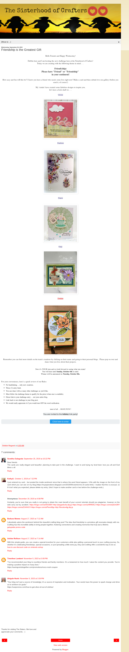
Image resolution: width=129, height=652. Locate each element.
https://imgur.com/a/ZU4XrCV (19, 507)
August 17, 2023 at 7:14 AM (32, 538)
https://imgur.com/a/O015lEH (40, 505)
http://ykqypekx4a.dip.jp (62, 505)
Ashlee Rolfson (14, 538)
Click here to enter (60, 421)
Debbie (60, 299)
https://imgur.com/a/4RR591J (84, 505)
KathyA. (10, 479)
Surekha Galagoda (15, 459)
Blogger (65, 649)
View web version (60, 645)
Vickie (60, 95)
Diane (60, 198)
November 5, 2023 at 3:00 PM (36, 558)
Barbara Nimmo (13, 519)
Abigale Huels (13, 578)
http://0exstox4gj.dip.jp (64, 507)
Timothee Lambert (15, 558)
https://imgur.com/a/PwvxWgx (43, 507)
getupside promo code (16, 527)
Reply (9, 471)
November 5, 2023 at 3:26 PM (32, 578)
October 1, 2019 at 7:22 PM (26, 479)
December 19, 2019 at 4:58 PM (31, 499)
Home (60, 640)
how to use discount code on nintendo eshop (25, 547)
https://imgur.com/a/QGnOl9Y (108, 505)
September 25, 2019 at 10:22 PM (37, 459)
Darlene (60, 143)
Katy (60, 247)
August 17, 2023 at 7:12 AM (32, 519)
